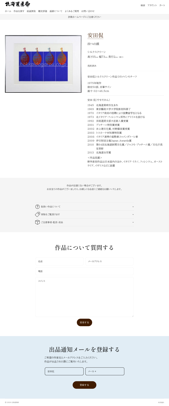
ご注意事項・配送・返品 (52, 222)
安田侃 (95, 35)
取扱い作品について (50, 206)
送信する (84, 322)
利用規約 (161, 402)
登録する (84, 385)
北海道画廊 (15, 402)
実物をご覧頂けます (50, 214)
